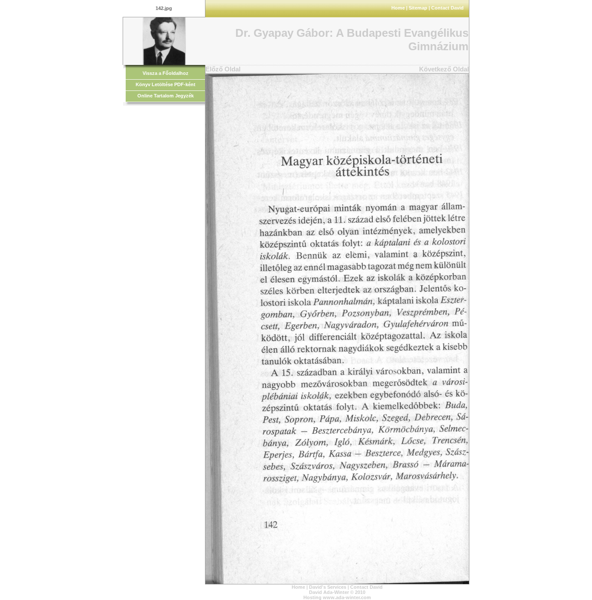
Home (398, 7)
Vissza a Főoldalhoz (166, 73)
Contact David (447, 7)
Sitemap (418, 7)
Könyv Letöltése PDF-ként (165, 84)
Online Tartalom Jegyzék (165, 95)
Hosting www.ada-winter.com (337, 597)
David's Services (327, 587)
